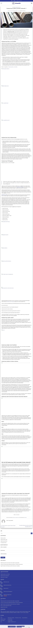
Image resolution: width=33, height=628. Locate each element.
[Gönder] (31, 533)
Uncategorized (3, 542)
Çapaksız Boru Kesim (4, 607)
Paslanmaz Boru (3, 539)
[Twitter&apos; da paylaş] (17, 514)
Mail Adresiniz (3, 550)
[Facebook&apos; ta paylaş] (15, 514)
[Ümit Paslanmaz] (16, 3)
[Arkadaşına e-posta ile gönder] (18, 514)
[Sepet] (31, 3)
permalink (25, 517)
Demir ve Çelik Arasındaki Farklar (6, 605)
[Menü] (1, 3)
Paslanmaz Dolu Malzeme (5, 575)
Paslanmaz (14, 7)
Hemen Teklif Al (21, 626)
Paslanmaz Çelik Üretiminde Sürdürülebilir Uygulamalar (10, 562)
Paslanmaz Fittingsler (10, 301)
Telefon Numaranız (3, 553)
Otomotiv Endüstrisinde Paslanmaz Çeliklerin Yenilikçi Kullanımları (12, 564)
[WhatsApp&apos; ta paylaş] (14, 514)
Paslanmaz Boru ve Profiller (5, 574)
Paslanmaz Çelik (18, 7)
